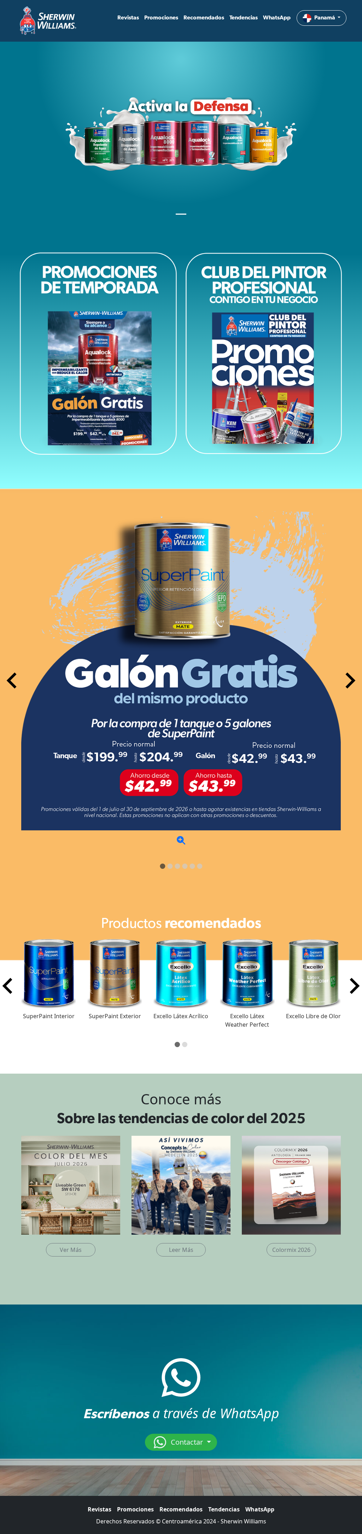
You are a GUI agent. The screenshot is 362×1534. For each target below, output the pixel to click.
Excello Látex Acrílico (180, 1016)
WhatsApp (277, 17)
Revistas (128, 17)
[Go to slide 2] (170, 866)
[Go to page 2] (184, 1044)
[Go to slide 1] (162, 866)
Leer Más (181, 1250)
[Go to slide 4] (184, 866)
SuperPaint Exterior (115, 1016)
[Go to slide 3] (177, 866)
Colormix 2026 (291, 1250)
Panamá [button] (325, 17)
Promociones (161, 17)
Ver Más (71, 1250)
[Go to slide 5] (192, 866)
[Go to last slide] (8, 985)
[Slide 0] (181, 214)
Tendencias (243, 17)
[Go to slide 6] (199, 866)
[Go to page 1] (177, 1044)
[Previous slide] (12, 680)
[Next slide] (349, 680)
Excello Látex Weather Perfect (247, 1020)
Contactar (187, 1442)
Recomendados (203, 17)
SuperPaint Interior (49, 1016)
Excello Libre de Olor (313, 1016)
